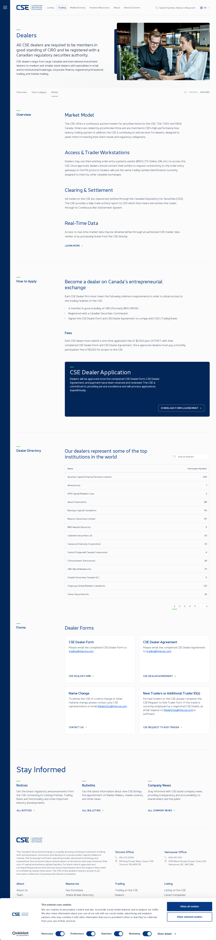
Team (19, 895)
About (117, 7)
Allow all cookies (189, 906)
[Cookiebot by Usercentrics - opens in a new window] (20, 933)
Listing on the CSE (175, 890)
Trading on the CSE (126, 890)
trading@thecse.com (81, 651)
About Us (22, 890)
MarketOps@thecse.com (112, 706)
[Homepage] (185, 92)
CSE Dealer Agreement (158, 676)
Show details (164, 933)
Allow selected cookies (189, 916)
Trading (62, 7)
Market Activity (78, 7)
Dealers (119, 895)
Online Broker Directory (80, 895)
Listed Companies (175, 895)
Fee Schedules (74, 890)
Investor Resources (100, 7)
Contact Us (76, 727)
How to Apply (39, 92)
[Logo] (29, 7)
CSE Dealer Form (80, 676)
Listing (50, 7)
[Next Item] (207, 606)
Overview (21, 92)
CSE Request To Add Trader (161, 727)
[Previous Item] (201, 606)
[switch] (90, 933)
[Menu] (5, 7)
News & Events (132, 7)
